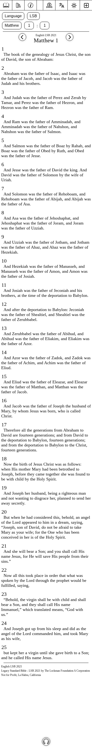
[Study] (18, 4)
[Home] (6, 5)
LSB (33, 16)
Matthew (12, 25)
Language (13, 16)
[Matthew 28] (22, 39)
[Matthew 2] (69, 39)
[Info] (30, 4)
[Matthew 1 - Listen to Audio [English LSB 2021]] (46, 741)
